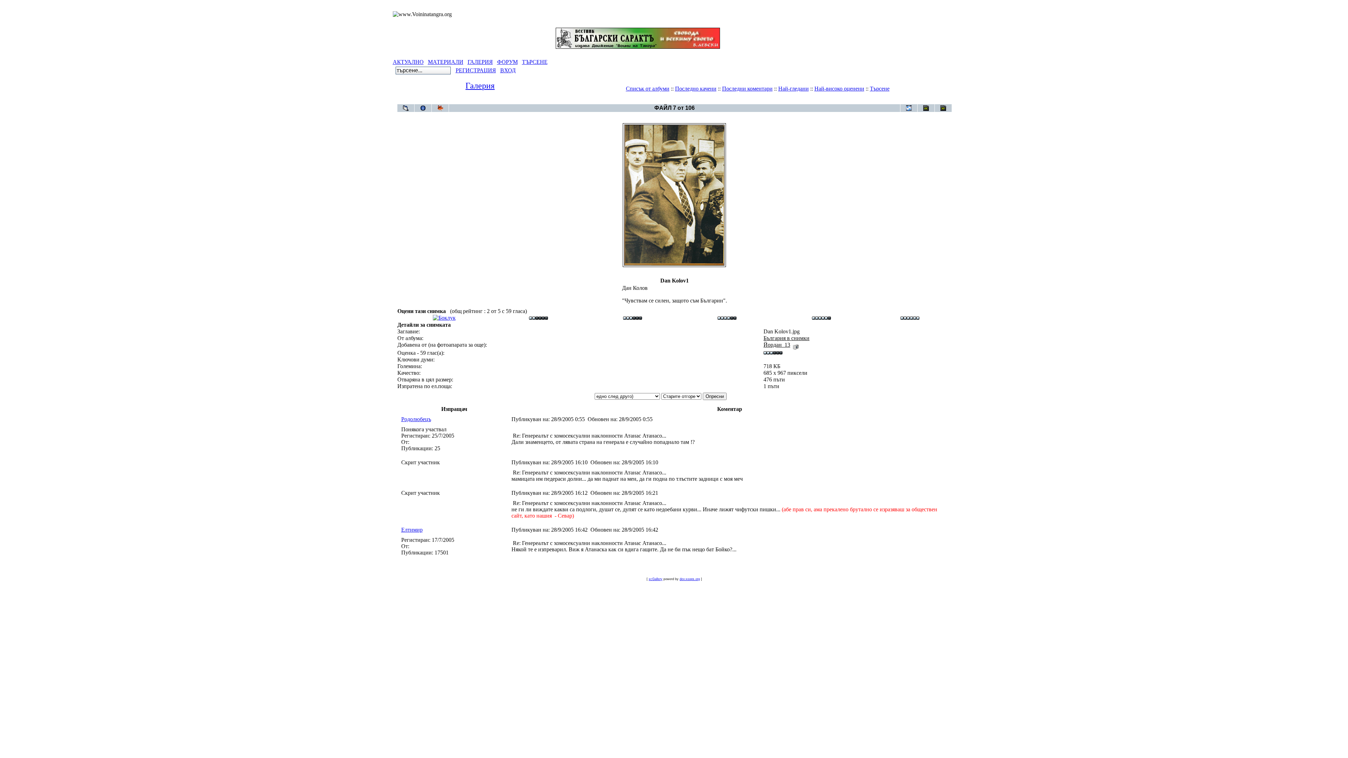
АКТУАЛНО (408, 62)
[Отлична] (821, 318)
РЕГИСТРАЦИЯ (476, 70)
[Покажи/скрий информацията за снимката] (423, 108)
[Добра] (727, 318)
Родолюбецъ (416, 419)
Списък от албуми (647, 89)
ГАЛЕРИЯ (480, 62)
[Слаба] (538, 318)
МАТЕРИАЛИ (445, 62)
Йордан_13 (777, 345)
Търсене (880, 89)
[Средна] (632, 318)
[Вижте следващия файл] (943, 108)
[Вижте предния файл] (926, 108)
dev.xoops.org (690, 579)
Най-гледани (793, 89)
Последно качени (695, 89)
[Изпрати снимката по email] (908, 108)
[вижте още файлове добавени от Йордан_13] (796, 345)
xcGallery (655, 579)
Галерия (480, 85)
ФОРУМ (507, 62)
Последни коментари (747, 89)
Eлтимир (412, 530)
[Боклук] (444, 318)
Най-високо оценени (839, 89)
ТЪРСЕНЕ (535, 62)
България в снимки (687, 101)
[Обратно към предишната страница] (405, 108)
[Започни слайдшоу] (440, 108)
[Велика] (909, 318)
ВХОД (508, 70)
